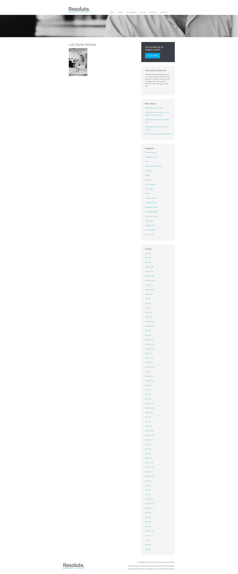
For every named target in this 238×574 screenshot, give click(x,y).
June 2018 (148, 449)
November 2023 (149, 344)
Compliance (148, 170)
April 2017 (148, 494)
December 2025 (149, 276)
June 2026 (148, 253)
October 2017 (149, 472)
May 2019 (148, 421)
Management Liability (151, 207)
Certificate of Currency (151, 157)
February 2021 (149, 376)
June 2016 (148, 512)
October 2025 (149, 285)
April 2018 (148, 453)
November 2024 (149, 321)
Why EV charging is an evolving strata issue (157, 134)
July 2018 (148, 444)
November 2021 (149, 367)
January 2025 (149, 317)
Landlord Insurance (150, 198)
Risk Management (150, 230)
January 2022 (149, 362)
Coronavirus (148, 180)
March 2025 (148, 312)
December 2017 (149, 467)
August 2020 (148, 385)
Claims (147, 161)
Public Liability (149, 221)
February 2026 (149, 267)
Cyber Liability (149, 189)
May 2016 (148, 517)
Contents (147, 175)
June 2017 (148, 485)
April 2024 (148, 335)
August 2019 (148, 412)
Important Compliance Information (163, 562)
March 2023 (148, 353)
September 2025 (149, 289)
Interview (147, 193)
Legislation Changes (151, 202)
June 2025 (148, 303)
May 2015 (148, 544)
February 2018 (149, 462)
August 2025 (148, 294)
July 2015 (148, 535)
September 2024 (150, 326)
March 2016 (148, 526)
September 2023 (150, 349)
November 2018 (149, 435)
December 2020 (149, 380)
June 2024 (148, 330)
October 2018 (149, 440)
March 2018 (148, 458)
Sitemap (172, 569)
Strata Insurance (149, 234)
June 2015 (148, 540)
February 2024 (149, 339)
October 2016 (149, 508)
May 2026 (148, 257)
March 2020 (148, 399)
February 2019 (149, 431)
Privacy (148, 562)
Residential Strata (150, 225)
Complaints (141, 562)
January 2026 (149, 271)
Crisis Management (150, 184)
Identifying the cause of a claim (154, 108)
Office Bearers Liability (151, 211)
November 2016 (149, 503)
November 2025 (149, 280)
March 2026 (148, 262)
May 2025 (148, 308)
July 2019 (148, 417)
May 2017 (148, 490)
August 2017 (148, 481)
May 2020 (148, 390)
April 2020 (148, 394)
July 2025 (148, 298)
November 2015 (149, 531)
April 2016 (148, 522)
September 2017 (149, 476)
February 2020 (149, 403)
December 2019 (149, 408)
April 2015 (148, 549)
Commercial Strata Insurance (153, 166)
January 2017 (149, 499)
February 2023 (149, 358)
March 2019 (148, 426)
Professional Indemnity (151, 216)
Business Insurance (150, 152)
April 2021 (148, 371)
